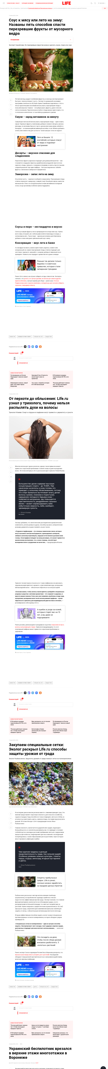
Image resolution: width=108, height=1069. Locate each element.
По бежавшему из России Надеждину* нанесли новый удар (19, 376)
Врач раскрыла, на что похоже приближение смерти (41, 722)
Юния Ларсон (20, 306)
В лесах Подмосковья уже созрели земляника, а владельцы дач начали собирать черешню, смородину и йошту (39, 283)
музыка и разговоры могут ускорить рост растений (32, 989)
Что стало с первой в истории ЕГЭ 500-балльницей (40, 383)
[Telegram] (32, 346)
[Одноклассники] (40, 346)
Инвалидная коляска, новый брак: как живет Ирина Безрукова (19, 384)
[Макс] (29, 346)
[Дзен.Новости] (25, 346)
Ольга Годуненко (27, 306)
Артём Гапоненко (20, 1014)
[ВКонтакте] (36, 346)
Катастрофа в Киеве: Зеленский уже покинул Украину (39, 730)
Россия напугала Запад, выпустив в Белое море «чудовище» (60, 730)
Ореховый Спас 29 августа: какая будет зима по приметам (40, 376)
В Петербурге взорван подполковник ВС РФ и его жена (61, 376)
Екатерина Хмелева (29, 1014)
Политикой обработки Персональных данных (40, 8)
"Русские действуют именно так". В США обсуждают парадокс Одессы (61, 384)
